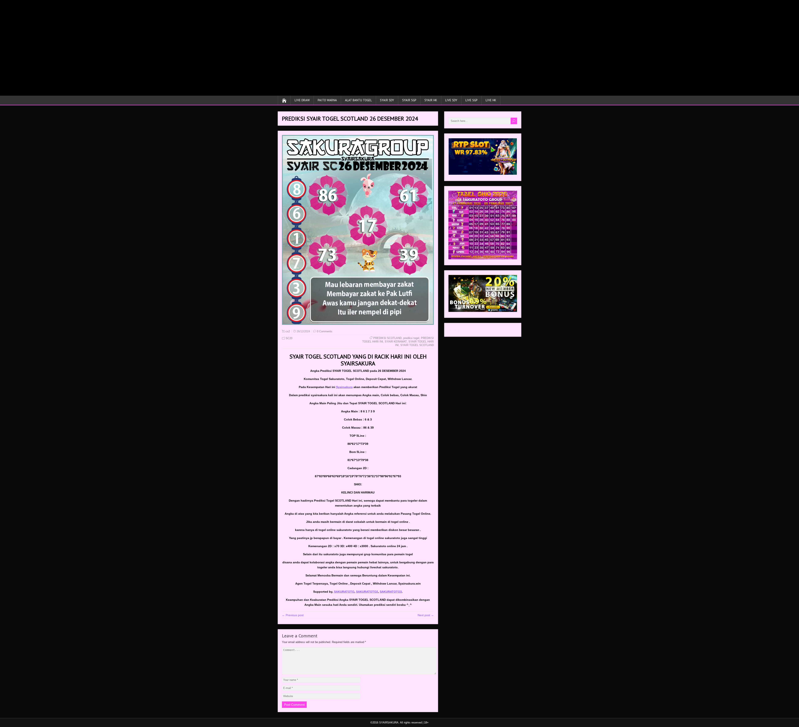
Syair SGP (409, 100)
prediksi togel (411, 338)
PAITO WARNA (327, 100)
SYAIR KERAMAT (396, 341)
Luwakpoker (456, 331)
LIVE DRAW (302, 100)
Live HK (491, 100)
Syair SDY (387, 100)
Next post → (426, 615)
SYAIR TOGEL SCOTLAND (417, 345)
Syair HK (430, 100)
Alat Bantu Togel (358, 100)
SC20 (289, 338)
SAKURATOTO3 (391, 591)
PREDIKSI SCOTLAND (387, 338)
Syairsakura (344, 387)
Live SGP (471, 100)
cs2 (287, 331)
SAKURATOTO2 (367, 591)
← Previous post (293, 615)
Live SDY (451, 100)
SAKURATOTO (344, 591)
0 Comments (324, 331)
